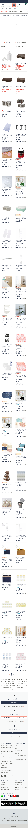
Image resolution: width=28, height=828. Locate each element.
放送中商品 (15, 12)
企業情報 (3, 782)
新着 (21, 12)
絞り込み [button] (8, 42)
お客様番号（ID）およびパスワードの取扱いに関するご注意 (7, 763)
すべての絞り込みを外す (21, 46)
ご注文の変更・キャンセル (14, 736)
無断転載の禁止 (4, 772)
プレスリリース (4, 787)
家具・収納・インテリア (9, 15)
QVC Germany (16, 818)
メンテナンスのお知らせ (6, 770)
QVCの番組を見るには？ (20, 760)
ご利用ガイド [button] (20, 718)
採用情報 (3, 785)
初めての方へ (18, 746)
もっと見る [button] (13, 826)
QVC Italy (22, 818)
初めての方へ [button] (7, 718)
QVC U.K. (10, 818)
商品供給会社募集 (5, 789)
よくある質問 (10, 721)
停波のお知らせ (4, 767)
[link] (18, 674)
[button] (2, 5)
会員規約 (17, 789)
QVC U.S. (5, 818)
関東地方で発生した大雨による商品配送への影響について (7, 747)
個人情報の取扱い (19, 785)
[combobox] (12, 8)
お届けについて (18, 750)
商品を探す (4, 12)
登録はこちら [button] (14, 703)
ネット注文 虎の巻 (19, 721)
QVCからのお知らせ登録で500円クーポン (13, 706)
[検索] (25, 8)
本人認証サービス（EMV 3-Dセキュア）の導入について (7, 757)
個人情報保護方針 (19, 782)
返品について (18, 753)
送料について (18, 748)
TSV (10, 12)
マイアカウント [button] (14, 733)
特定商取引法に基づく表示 (21, 787)
